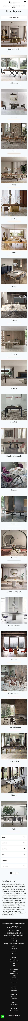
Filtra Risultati (13, 17)
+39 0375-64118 (15, 930)
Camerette (14, 990)
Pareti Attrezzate (14, 973)
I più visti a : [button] (5, 866)
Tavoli (18, 6)
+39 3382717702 (17, 932)
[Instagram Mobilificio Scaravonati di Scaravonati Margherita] (15, 940)
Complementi (14, 998)
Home (4, 6)
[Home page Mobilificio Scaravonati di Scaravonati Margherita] (14, 2)
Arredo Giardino (14, 1010)
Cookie (10, 943)
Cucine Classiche (14, 961)
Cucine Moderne (14, 960)
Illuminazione (14, 996)
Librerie (14, 971)
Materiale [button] (4, 848)
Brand (14, 950)
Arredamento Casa (12, 6)
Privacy (6, 943)
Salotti (14, 977)
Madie (14, 975)
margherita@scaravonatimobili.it (16, 935)
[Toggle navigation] (25, 2)
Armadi (14, 988)
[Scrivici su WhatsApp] (2, 1016)
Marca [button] (4, 837)
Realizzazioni (14, 948)
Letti (14, 985)
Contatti (14, 953)
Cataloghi (14, 952)
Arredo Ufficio (14, 1004)
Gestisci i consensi (19, 943)
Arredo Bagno (14, 979)
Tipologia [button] (4, 860)
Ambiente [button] (4, 843)
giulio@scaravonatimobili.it (15, 933)
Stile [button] (3, 854)
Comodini (14, 987)
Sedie (14, 965)
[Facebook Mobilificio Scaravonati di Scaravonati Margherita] (12, 940)
